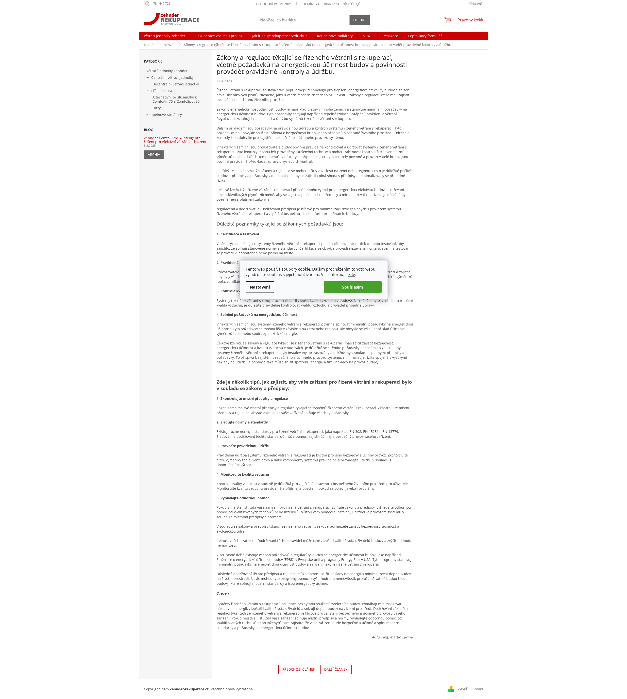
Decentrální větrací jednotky (176, 84)
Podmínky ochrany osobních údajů (330, 4)
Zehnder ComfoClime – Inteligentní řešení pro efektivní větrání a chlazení (175, 140)
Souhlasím (352, 287)
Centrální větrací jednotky (172, 77)
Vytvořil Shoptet (470, 688)
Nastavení (260, 287)
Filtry (157, 108)
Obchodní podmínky (273, 4)
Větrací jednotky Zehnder (167, 70)
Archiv (154, 154)
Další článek (336, 669)
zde (351, 274)
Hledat (359, 19)
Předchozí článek (298, 669)
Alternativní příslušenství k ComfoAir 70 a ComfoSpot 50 (176, 99)
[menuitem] (164, 36)
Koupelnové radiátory (164, 114)
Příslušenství (161, 90)
